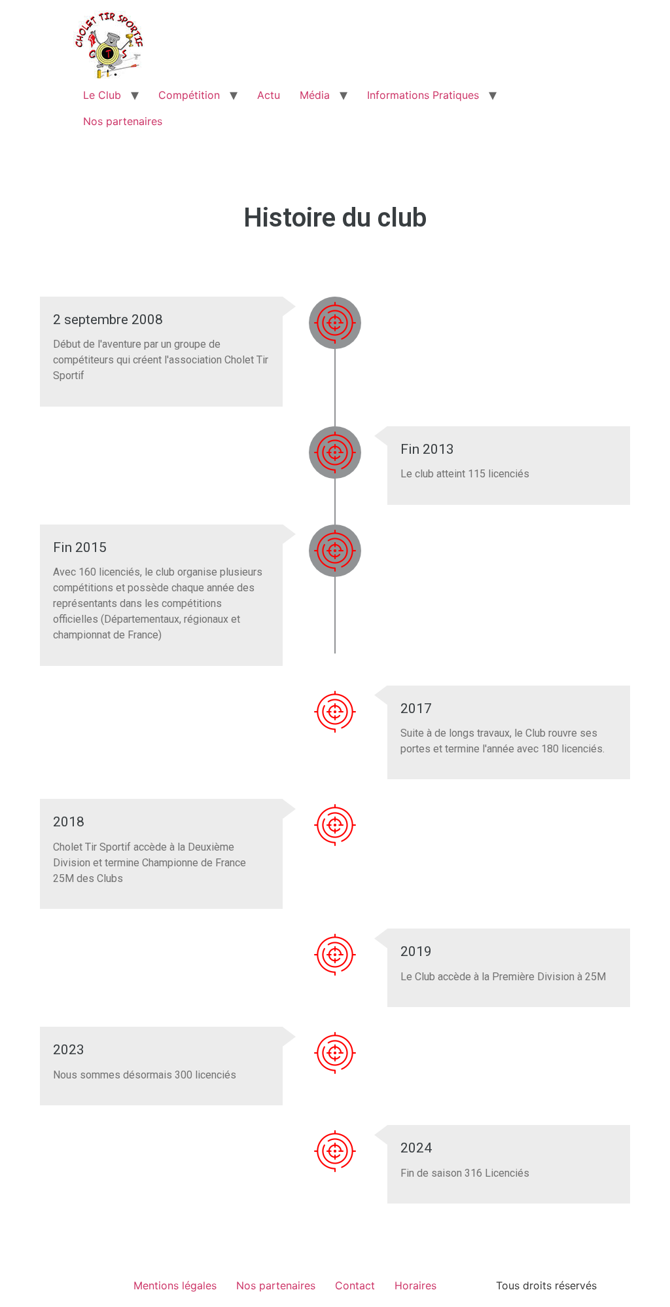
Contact (355, 1285)
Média (315, 94)
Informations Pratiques (423, 94)
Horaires (415, 1285)
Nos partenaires (122, 121)
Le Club (102, 94)
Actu (268, 94)
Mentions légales (175, 1285)
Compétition (189, 94)
